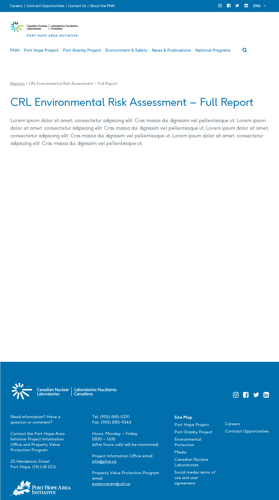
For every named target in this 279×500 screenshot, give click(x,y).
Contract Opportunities (45, 6)
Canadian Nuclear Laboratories (191, 462)
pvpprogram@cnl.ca (111, 483)
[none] (259, 6)
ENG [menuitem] (256, 6)
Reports (17, 83)
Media (180, 452)
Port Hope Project (191, 424)
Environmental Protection (187, 442)
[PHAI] (44, 30)
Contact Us (77, 6)
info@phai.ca (104, 461)
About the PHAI (102, 6)
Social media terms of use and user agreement (194, 478)
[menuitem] (259, 6)
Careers (16, 6)
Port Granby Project (193, 431)
